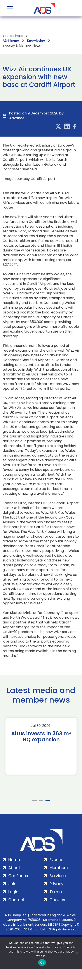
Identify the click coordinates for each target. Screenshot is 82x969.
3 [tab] (47, 800)
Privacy (56, 883)
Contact (16, 899)
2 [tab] (41, 800)
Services (57, 875)
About (14, 867)
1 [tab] (34, 800)
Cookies (57, 899)
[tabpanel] (41, 746)
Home (14, 859)
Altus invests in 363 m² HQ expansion (41, 737)
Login (13, 891)
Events (55, 859)
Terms (55, 891)
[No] (76, 953)
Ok (42, 962)
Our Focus (18, 875)
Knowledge (36, 40)
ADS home (11, 40)
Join (12, 883)
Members (58, 867)
